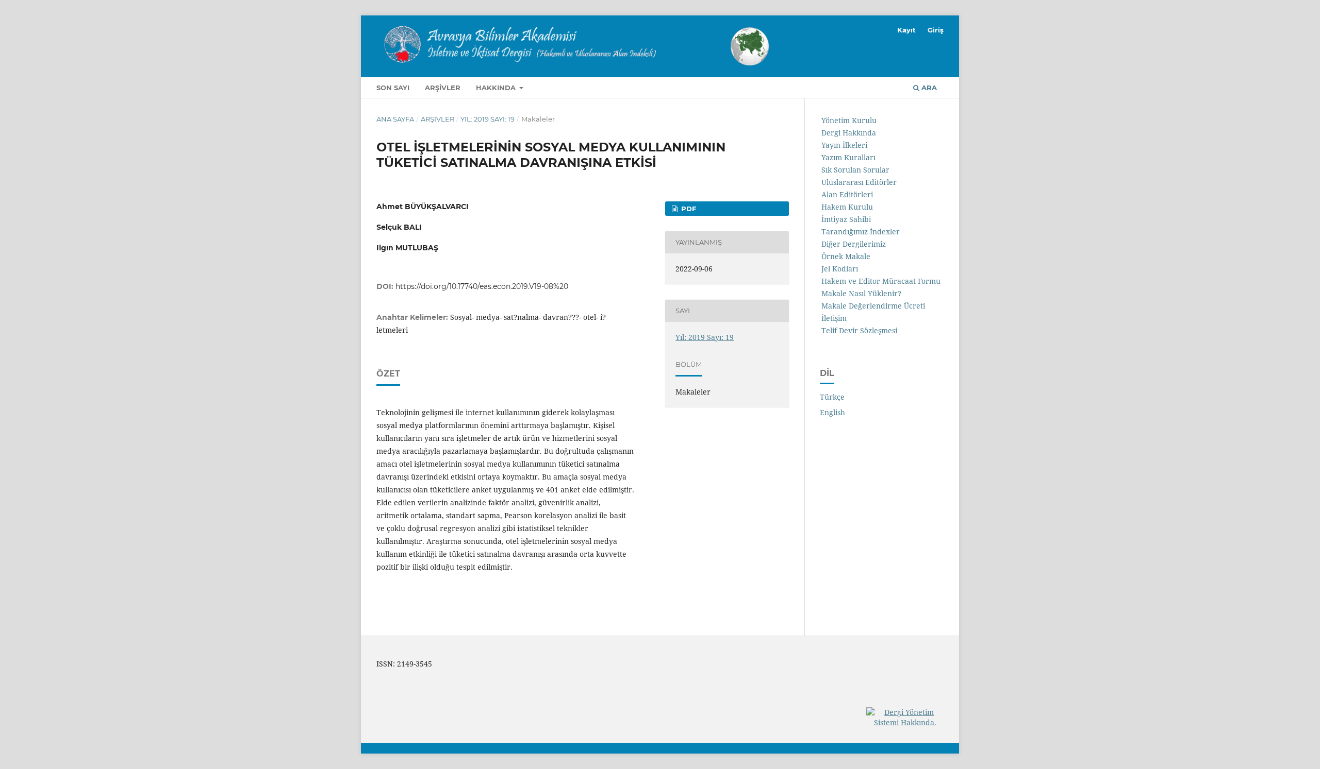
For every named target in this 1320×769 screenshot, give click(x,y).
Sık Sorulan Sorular (855, 170)
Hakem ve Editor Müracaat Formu (880, 281)
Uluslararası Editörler (859, 182)
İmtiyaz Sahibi (846, 219)
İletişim (834, 318)
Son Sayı (392, 87)
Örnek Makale (845, 256)
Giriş (936, 30)
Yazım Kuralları (848, 157)
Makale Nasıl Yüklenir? (861, 293)
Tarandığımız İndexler (860, 231)
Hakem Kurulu (847, 207)
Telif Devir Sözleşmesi (859, 330)
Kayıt (906, 30)
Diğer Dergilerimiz (853, 244)
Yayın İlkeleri (844, 145)
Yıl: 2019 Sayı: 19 (487, 119)
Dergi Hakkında (848, 133)
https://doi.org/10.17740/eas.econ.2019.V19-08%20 (481, 286)
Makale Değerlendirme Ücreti (873, 306)
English (832, 412)
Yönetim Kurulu (849, 120)
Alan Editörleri (847, 194)
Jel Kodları (839, 269)
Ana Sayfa (395, 119)
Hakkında (497, 87)
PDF (687, 208)
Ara (928, 87)
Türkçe (832, 397)
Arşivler (442, 87)
